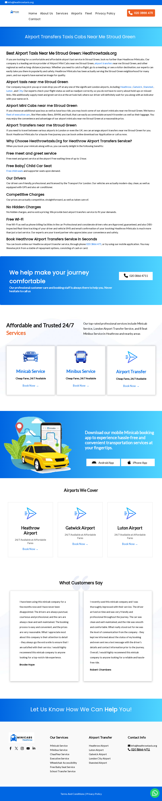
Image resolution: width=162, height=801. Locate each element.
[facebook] (10, 748)
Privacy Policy (94, 793)
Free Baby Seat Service (62, 766)
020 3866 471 (93, 243)
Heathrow (125, 86)
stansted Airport (98, 762)
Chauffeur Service (59, 754)
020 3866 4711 (140, 749)
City (20, 90)
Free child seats (14, 170)
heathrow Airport (99, 745)
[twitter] (16, 748)
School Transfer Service (62, 771)
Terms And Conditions (72, 793)
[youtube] (28, 748)
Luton (9, 90)
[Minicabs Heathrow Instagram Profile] (22, 748)
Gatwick (137, 86)
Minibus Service (58, 749)
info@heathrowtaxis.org (20, 2)
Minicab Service (59, 745)
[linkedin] (34, 748)
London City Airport (100, 758)
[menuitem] (33, 14)
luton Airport (96, 749)
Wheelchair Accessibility (63, 762)
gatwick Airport (98, 754)
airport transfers (103, 63)
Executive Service (59, 758)
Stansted (148, 86)
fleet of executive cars (18, 114)
